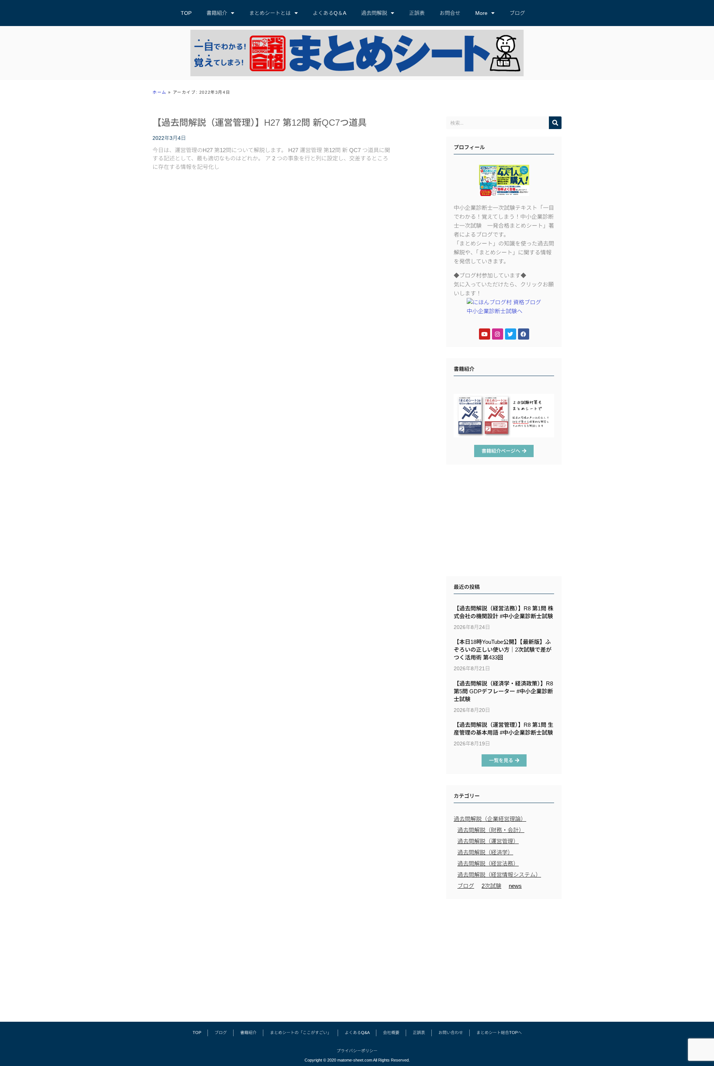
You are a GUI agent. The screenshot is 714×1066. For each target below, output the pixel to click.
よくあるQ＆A (329, 13)
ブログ (517, 13)
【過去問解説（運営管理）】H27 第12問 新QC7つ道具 (259, 123)
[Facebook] (523, 334)
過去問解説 (374, 13)
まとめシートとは (270, 13)
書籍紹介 (216, 13)
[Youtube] (484, 334)
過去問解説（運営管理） (488, 841)
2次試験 (491, 886)
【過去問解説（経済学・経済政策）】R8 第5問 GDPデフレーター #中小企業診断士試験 (503, 691)
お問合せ (450, 13)
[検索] (555, 122)
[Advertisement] (504, 522)
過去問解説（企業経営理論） (490, 819)
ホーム (159, 92)
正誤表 (417, 13)
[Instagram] (497, 334)
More (481, 13)
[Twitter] (510, 334)
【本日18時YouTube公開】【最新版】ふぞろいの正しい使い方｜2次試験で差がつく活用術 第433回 (502, 650)
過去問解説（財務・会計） (490, 830)
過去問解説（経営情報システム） (499, 874)
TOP (186, 13)
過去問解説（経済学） (485, 852)
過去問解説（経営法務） (488, 863)
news (515, 886)
